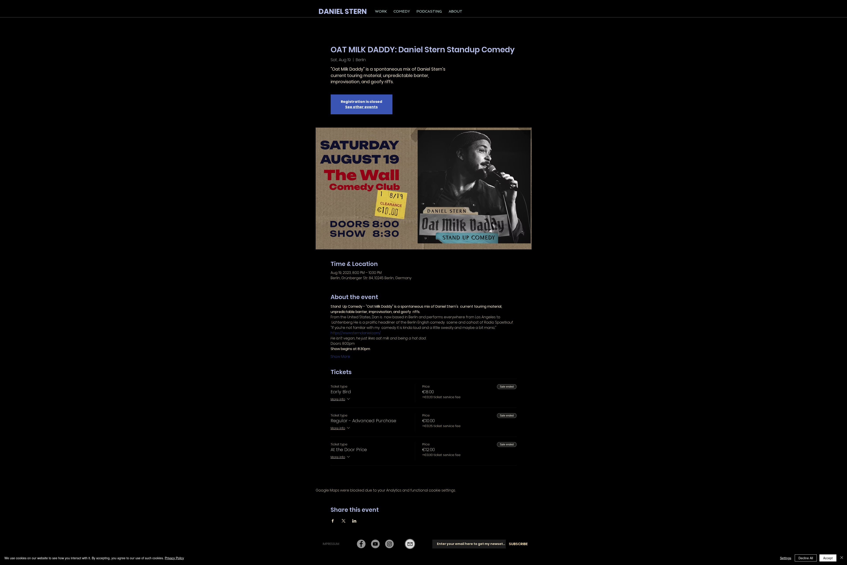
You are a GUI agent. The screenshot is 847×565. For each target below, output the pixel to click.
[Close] (841, 557)
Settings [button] (785, 558)
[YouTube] (375, 544)
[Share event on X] (343, 521)
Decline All (805, 558)
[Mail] (410, 544)
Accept (828, 558)
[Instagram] (389, 544)
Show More (340, 356)
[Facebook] (361, 544)
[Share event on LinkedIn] (354, 521)
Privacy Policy (174, 558)
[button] (381, 11)
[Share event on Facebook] (333, 521)
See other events (361, 106)
